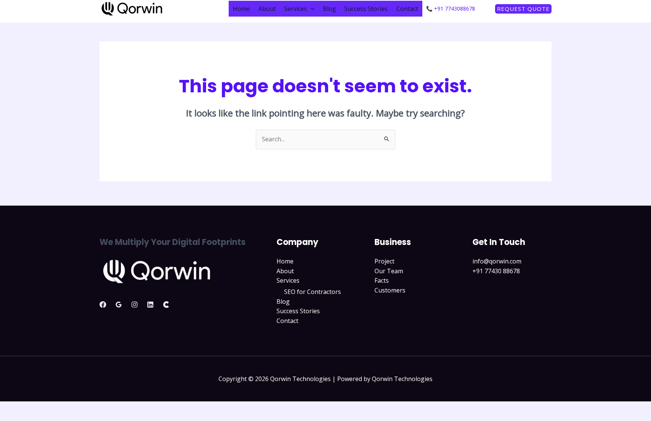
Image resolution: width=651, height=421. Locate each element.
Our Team (388, 271)
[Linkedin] (150, 304)
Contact (407, 9)
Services (295, 9)
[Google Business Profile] (118, 304)
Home (241, 9)
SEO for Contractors (312, 292)
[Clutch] (166, 304)
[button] (311, 9)
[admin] (102, 304)
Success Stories (366, 9)
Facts (381, 280)
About (267, 9)
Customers (389, 290)
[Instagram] (134, 304)
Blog (329, 9)
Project (384, 261)
